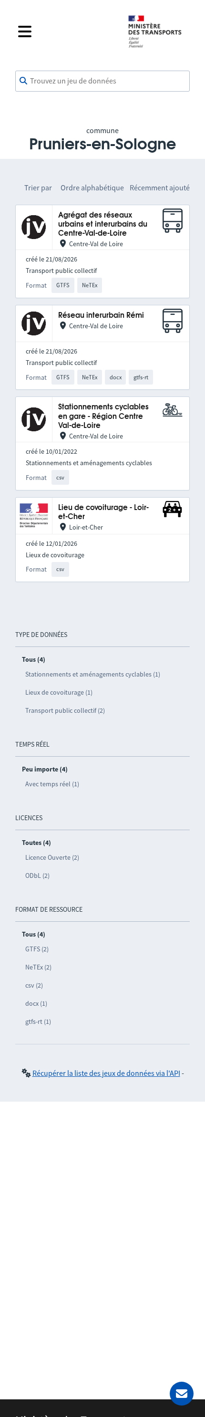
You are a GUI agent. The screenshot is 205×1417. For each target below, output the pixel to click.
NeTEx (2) (38, 967)
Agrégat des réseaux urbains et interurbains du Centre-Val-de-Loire (102, 225)
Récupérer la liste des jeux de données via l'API (106, 1073)
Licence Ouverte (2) (52, 857)
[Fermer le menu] (65, 31)
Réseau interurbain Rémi (101, 315)
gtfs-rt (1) (38, 1021)
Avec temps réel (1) (52, 784)
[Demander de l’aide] (182, 1394)
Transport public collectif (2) (65, 710)
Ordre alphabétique (92, 187)
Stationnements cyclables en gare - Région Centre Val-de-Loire (103, 416)
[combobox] (102, 81)
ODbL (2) (37, 875)
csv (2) (34, 985)
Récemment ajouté (160, 187)
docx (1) (36, 1003)
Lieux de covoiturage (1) (58, 692)
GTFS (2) (37, 949)
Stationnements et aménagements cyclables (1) (92, 674)
